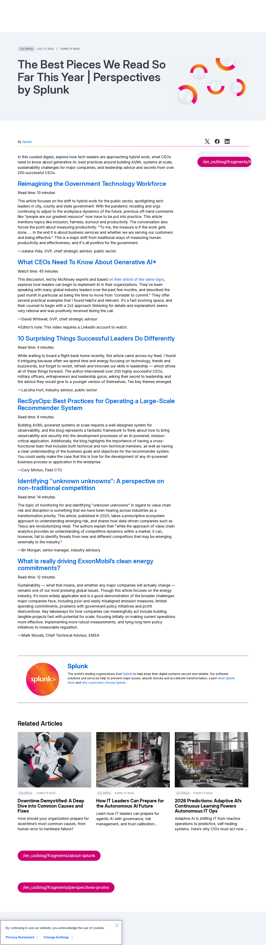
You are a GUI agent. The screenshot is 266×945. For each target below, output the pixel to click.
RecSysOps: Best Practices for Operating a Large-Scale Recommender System (96, 404)
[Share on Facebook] (217, 141)
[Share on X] (207, 141)
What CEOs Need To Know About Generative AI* (87, 262)
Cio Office (26, 48)
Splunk (27, 142)
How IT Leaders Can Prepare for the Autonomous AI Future (130, 803)
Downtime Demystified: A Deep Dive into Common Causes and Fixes (51, 805)
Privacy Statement (20, 937)
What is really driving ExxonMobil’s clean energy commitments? (85, 564)
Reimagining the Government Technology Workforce (92, 183)
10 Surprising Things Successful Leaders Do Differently (96, 338)
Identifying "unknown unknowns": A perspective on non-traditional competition (91, 484)
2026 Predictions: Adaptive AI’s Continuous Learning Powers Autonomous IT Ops (208, 805)
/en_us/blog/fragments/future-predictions (227, 161)
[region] (61, 932)
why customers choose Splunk (104, 682)
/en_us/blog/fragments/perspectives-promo (66, 887)
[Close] (117, 925)
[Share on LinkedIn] (227, 141)
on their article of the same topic (136, 279)
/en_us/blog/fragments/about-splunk (59, 855)
